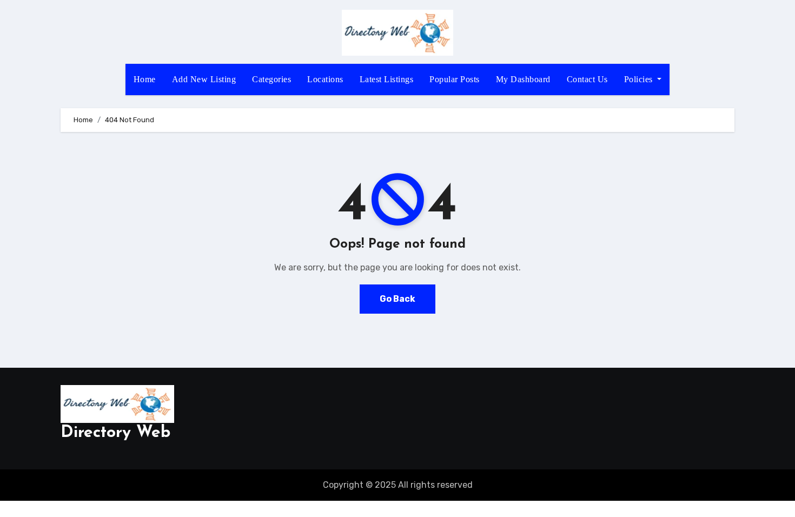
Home (145, 79)
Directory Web (115, 433)
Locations (325, 79)
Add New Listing (204, 79)
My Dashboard (523, 79)
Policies (639, 79)
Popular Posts (454, 79)
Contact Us (587, 79)
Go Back (397, 299)
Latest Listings (387, 79)
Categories (271, 79)
